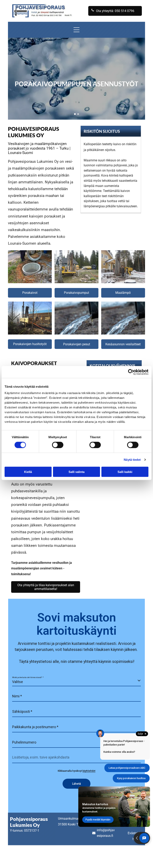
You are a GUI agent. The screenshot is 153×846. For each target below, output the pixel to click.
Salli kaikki (125, 471)
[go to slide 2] (78, 114)
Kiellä (28, 471)
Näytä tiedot (132, 459)
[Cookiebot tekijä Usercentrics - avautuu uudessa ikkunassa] (131, 372)
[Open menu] (76, 30)
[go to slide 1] (75, 114)
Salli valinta (76, 471)
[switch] (57, 445)
